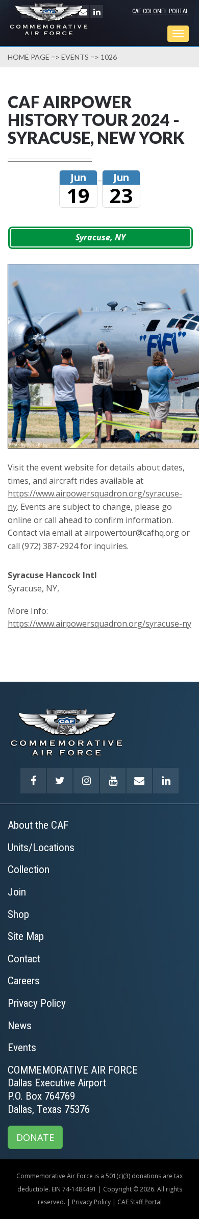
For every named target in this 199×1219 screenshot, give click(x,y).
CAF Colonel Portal (160, 11)
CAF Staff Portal (139, 1202)
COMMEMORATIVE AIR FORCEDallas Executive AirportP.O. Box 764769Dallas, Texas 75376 (73, 1089)
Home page (28, 57)
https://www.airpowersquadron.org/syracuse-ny (99, 623)
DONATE (35, 1137)
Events (75, 57)
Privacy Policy (91, 1202)
